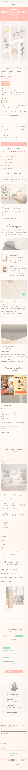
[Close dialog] (26, 376)
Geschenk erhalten (20, 392)
